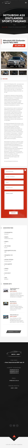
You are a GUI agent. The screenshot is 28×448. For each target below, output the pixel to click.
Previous (3, 60)
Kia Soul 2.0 (13, 301)
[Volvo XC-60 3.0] (5, 317)
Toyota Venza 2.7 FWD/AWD (14, 289)
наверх (14, 438)
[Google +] (17, 331)
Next (25, 60)
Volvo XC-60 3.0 (14, 314)
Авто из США (4, 27)
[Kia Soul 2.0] (5, 304)
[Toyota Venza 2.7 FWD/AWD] (5, 290)
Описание (4, 78)
